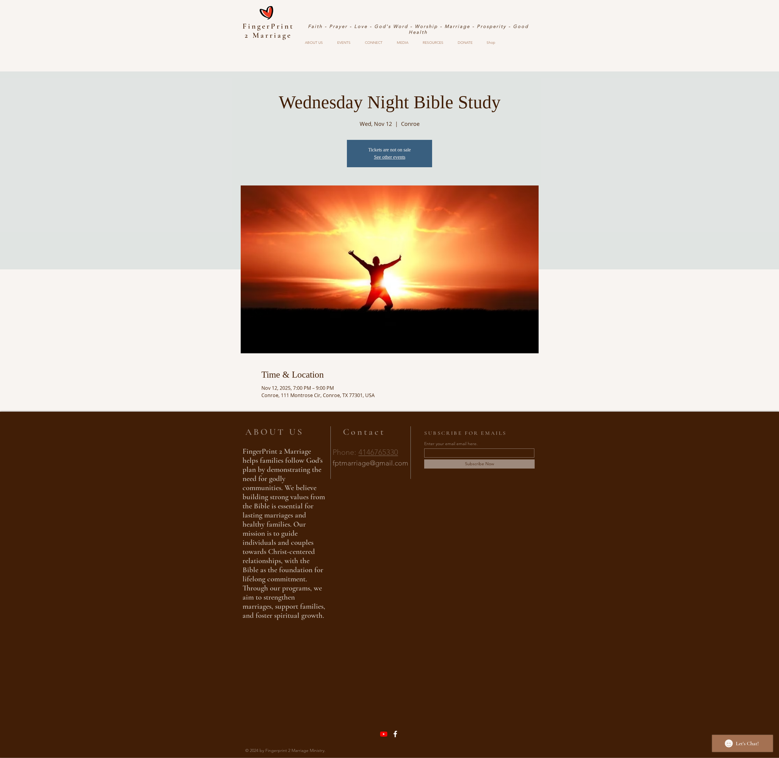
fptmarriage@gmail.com (370, 463)
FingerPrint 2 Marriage (268, 31)
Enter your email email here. (451, 443)
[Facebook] (395, 734)
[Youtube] (383, 734)
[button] (314, 42)
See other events (389, 157)
